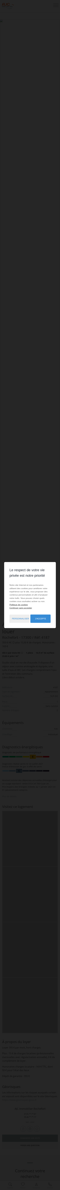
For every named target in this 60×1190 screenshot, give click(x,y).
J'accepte (40, 618)
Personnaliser (20, 618)
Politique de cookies (18, 604)
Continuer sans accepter (20, 608)
